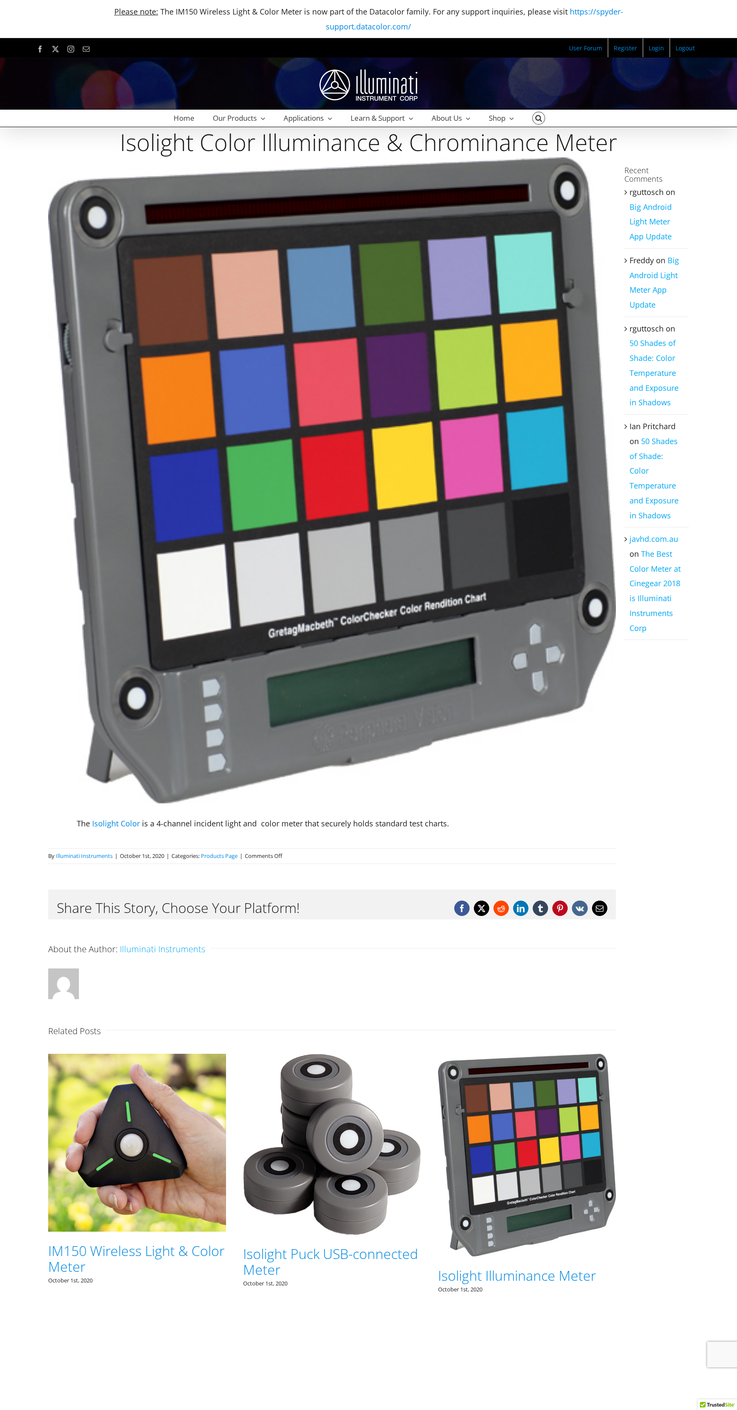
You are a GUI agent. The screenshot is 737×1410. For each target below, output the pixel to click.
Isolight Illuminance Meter (322, 1275)
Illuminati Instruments (84, 856)
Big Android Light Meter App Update (651, 221)
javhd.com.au (654, 539)
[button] (538, 118)
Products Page (219, 856)
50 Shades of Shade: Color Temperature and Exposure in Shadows (654, 372)
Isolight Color (116, 823)
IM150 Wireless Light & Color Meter (526, 1258)
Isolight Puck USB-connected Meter (135, 1261)
